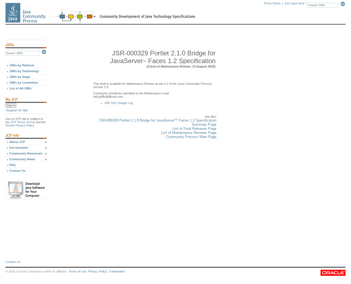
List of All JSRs (20, 88)
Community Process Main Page (191, 137)
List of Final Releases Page (194, 128)
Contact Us (17, 170)
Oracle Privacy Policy (19, 125)
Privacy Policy (97, 271)
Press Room (272, 3)
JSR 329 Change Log (118, 103)
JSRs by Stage (19, 76)
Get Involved (18, 147)
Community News (22, 159)
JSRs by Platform (21, 65)
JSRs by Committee (23, 82)
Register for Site (17, 110)
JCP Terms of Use (22, 122)
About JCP (17, 142)
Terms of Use (78, 271)
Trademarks (117, 271)
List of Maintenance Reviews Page (188, 133)
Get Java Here (294, 3)
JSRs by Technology (24, 71)
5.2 (166, 83)
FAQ (12, 165)
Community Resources (26, 153)
